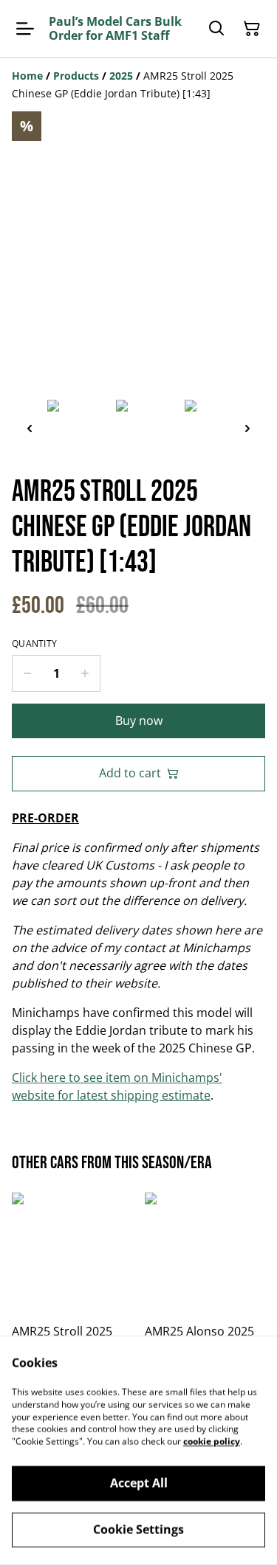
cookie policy (211, 1441)
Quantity (34, 644)
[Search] (216, 29)
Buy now (139, 720)
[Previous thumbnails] (29, 428)
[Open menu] (25, 29)
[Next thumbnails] (247, 428)
